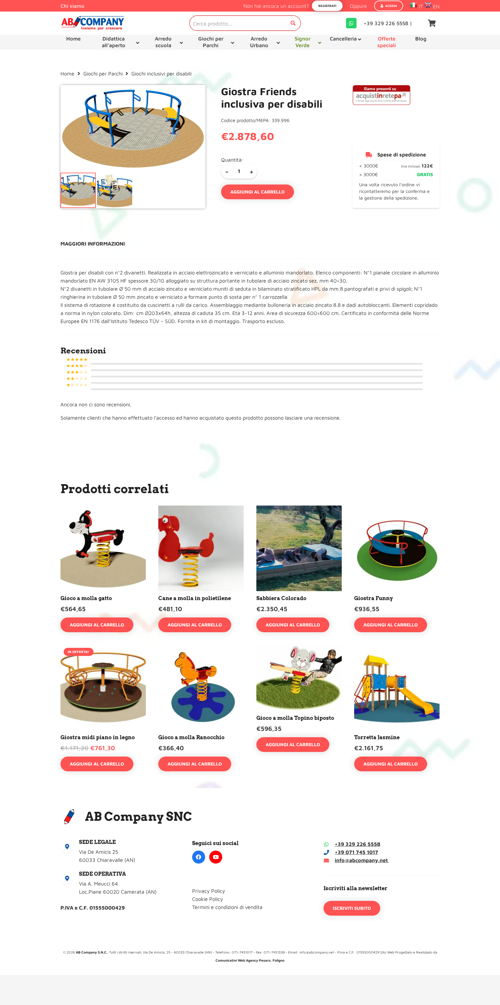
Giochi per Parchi (103, 74)
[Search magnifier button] (293, 23)
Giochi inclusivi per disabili (161, 74)
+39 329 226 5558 (357, 844)
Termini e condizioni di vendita (227, 907)
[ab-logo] (92, 23)
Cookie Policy (207, 899)
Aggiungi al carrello (257, 191)
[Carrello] (432, 23)
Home (67, 74)
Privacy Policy (208, 891)
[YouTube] (215, 857)
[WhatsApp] (351, 23)
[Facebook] (198, 857)
